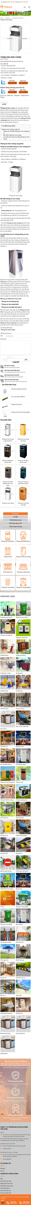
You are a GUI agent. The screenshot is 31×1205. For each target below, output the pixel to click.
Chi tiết (4, 104)
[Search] (25, 7)
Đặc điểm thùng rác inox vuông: (12, 135)
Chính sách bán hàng (5, 1181)
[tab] (4, 104)
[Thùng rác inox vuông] (7, 494)
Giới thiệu (2, 1168)
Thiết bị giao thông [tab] (15, 526)
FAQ (1, 1178)
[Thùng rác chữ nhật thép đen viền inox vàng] (7, 472)
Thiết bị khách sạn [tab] (15, 520)
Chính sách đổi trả (5, 1188)
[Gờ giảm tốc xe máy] (6, 407)
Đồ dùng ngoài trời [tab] (15, 523)
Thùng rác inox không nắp (10, 301)
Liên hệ (2, 1171)
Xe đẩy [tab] (15, 517)
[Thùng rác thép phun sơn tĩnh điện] (7, 451)
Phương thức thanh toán (6, 1183)
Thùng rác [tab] (15, 513)
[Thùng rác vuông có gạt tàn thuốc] (23, 451)
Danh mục (10, 95)
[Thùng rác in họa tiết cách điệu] (23, 494)
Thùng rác (17, 95)
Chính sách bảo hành (5, 1193)
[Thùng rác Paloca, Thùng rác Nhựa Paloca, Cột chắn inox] (6, 6)
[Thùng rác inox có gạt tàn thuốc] (23, 430)
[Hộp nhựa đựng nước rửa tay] (6, 391)
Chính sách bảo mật (5, 1190)
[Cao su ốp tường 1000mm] (6, 399)
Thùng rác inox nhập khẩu (10, 304)
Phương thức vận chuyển (6, 1186)
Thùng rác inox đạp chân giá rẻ (12, 307)
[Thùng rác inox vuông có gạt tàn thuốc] (7, 430)
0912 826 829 (24, 2)
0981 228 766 (11, 2)
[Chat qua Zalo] (2, 1203)
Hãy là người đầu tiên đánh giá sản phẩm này (11, 61)
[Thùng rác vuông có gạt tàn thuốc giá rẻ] (23, 472)
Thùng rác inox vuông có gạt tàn (10, 129)
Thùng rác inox (5, 108)
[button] (13, 54)
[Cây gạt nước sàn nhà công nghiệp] (6, 414)
